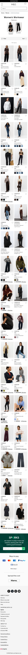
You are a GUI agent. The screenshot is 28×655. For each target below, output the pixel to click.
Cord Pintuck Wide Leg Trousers (5, 197)
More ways (13, 568)
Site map (3, 620)
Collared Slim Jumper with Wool (5, 388)
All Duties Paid (14, 1)
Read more (14, 20)
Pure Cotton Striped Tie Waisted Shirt (5, 473)
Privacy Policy (4, 636)
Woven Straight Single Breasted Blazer (17, 364)
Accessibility (4, 642)
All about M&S (4, 630)
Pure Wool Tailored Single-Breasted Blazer (5, 253)
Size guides (3, 618)
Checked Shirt (17, 66)
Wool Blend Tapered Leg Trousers (18, 226)
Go (23, 548)
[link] (1, 649)
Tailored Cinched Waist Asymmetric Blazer (5, 68)
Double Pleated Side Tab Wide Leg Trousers (5, 447)
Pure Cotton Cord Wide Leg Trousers (5, 92)
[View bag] (25, 4)
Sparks (2, 609)
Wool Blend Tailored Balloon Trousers (18, 306)
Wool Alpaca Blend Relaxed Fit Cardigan (5, 306)
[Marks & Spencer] (13, 5)
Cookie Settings (4, 645)
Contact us (3, 626)
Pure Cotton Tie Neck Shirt (4, 119)
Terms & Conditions (5, 634)
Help (2, 604)
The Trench (3, 524)
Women (7, 13)
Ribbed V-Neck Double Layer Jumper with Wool (5, 501)
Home (2, 13)
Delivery (3, 597)
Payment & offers (5, 616)
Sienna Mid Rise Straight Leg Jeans (5, 143)
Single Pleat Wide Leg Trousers (5, 363)
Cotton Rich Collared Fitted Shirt (18, 335)
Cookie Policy (4, 639)
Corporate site (4, 628)
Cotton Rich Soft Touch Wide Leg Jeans (18, 474)
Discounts (3, 612)
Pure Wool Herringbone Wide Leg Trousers (18, 119)
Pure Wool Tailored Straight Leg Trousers (18, 253)
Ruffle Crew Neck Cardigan (18, 277)
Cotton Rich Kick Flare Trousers (4, 170)
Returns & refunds (5, 602)
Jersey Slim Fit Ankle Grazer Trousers (4, 417)
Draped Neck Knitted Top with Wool (4, 335)
